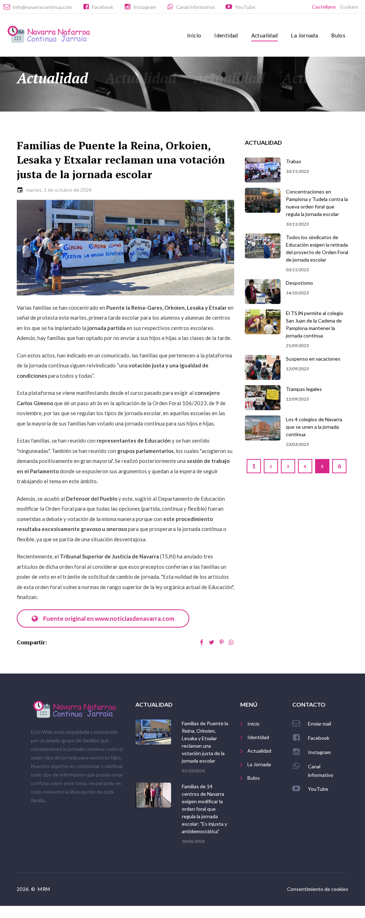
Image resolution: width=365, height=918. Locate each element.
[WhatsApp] (231, 642)
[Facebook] (201, 642)
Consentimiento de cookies (317, 889)
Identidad (226, 35)
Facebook (102, 7)
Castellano (324, 7)
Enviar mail (319, 724)
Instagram (144, 7)
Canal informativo (195, 7)
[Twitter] (211, 642)
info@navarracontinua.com (42, 7)
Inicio (194, 35)
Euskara (349, 7)
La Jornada (304, 35)
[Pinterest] (221, 642)
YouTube (245, 7)
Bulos (338, 35)
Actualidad (264, 35)
